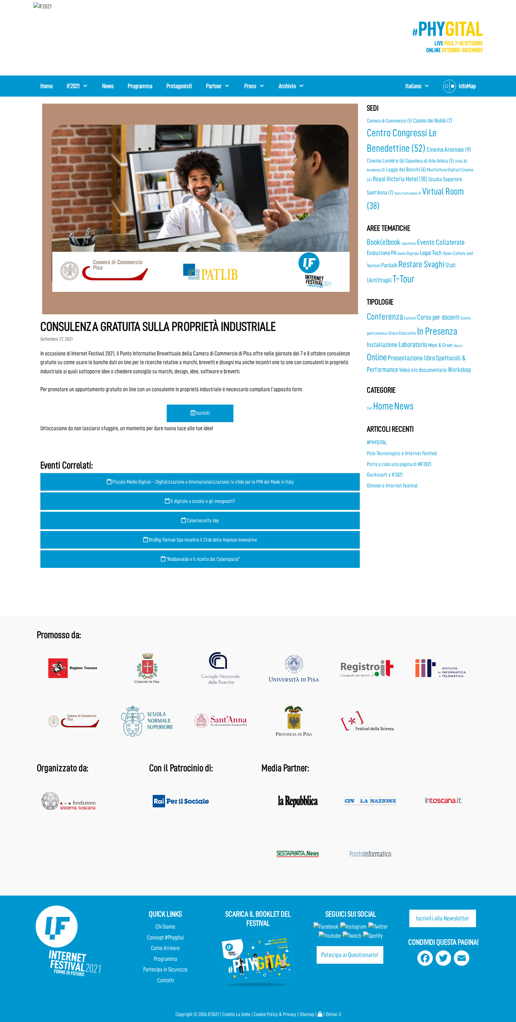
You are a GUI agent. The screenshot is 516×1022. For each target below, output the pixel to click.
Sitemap (307, 1014)
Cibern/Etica (408, 243)
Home (46, 86)
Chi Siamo (165, 927)
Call (369, 408)
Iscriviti (202, 413)
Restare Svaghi (421, 264)
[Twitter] (378, 927)
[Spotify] (372, 936)
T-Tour (404, 279)
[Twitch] (352, 936)
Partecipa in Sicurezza (165, 969)
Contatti (165, 980)
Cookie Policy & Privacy (275, 1014)
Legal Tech (431, 253)
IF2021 (73, 86)
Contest (410, 318)
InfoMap (467, 86)
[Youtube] (330, 936)
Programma (140, 86)
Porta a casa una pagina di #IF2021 (399, 464)
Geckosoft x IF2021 (385, 475)
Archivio (287, 86)
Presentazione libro (411, 357)
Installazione (382, 344)
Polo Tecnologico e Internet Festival (402, 453)
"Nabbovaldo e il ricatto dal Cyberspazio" (202, 559)
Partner (213, 86)
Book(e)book (383, 242)
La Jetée (243, 1014)
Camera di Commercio (389, 121)
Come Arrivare (165, 948)
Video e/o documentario (423, 370)
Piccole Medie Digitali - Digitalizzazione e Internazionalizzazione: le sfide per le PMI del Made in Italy (202, 482)
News (108, 86)
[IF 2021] (447, 36)
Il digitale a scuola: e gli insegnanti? (202, 501)
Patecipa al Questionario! (349, 954)
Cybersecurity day (202, 520)
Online (377, 357)
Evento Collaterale (441, 242)
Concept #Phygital (165, 938)
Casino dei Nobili (432, 121)
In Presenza (437, 331)
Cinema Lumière (385, 161)
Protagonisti (179, 86)
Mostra (458, 346)
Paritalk (389, 265)
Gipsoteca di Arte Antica (429, 161)
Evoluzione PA (381, 253)
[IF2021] (42, 6)
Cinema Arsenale (448, 149)
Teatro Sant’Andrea (407, 193)
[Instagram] (353, 927)
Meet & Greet (440, 345)
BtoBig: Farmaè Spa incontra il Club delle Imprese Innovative (202, 540)
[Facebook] (325, 927)
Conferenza (385, 316)
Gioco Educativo (402, 333)
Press (250, 86)
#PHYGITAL (377, 442)
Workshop (459, 369)
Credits (228, 1014)
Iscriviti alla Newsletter (442, 918)
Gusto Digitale (408, 253)
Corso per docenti (438, 317)
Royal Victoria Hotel (400, 179)
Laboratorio (412, 344)
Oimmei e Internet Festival (392, 486)
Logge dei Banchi (406, 169)
